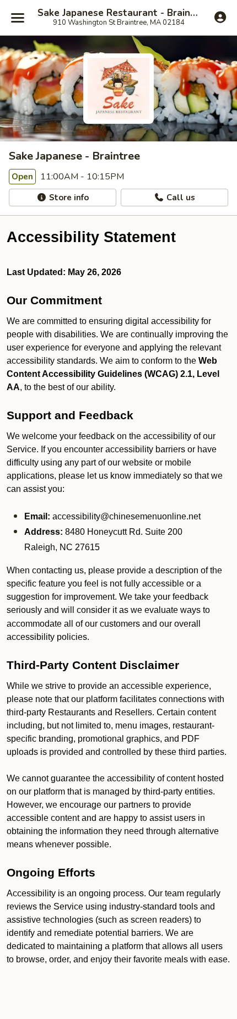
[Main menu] (17, 17)
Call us (179, 197)
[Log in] (220, 17)
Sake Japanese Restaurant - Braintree (118, 13)
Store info (68, 197)
